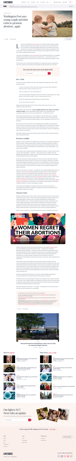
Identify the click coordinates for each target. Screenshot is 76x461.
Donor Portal (64, 2)
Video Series (33, 2)
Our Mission (43, 438)
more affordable (38, 176)
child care (54, 175)
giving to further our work (43, 294)
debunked (51, 247)
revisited (35, 55)
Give (70, 2)
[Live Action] (8, 2)
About (5, 436)
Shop (47, 2)
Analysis (6, 39)
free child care (29, 171)
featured (36, 44)
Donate (5, 438)
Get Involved (42, 2)
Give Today (52, 429)
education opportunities (22, 179)
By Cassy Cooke (13, 39)
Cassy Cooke (52, 352)
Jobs (4, 442)
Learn (28, 2)
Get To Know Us (44, 436)
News (38, 2)
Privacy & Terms (14, 456)
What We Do (24, 2)
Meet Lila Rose (43, 440)
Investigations (24, 440)
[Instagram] (71, 6)
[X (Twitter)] (69, 6)
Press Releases (6, 444)
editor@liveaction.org (25, 297)
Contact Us (5, 446)
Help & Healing (58, 2)
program (46, 173)
